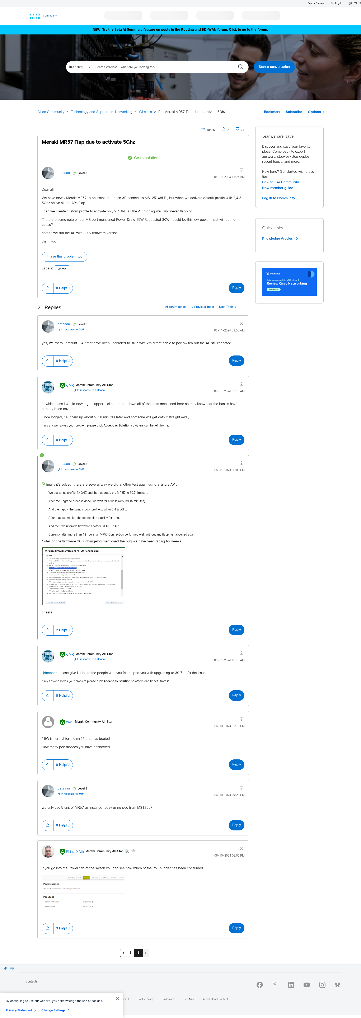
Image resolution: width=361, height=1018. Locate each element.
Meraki (61, 269)
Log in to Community (279, 198)
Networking (123, 112)
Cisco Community (50, 112)
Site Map (189, 999)
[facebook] (260, 985)
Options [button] (314, 112)
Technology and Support (90, 112)
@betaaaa (49, 673)
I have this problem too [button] (64, 256)
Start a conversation (274, 67)
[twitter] (275, 985)
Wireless (145, 112)
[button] (47, 288)
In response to (72, 330)
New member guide (277, 188)
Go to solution (146, 158)
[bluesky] (337, 984)
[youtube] (307, 985)
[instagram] (322, 985)
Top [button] (11, 968)
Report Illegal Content (215, 999)
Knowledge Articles (278, 238)
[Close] (117, 998)
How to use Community (280, 182)
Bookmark (272, 112)
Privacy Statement (19, 1010)
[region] (61, 1005)
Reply (236, 287)
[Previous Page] (123, 953)
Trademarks (168, 999)
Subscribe (294, 112)
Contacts (31, 981)
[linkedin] (291, 985)
